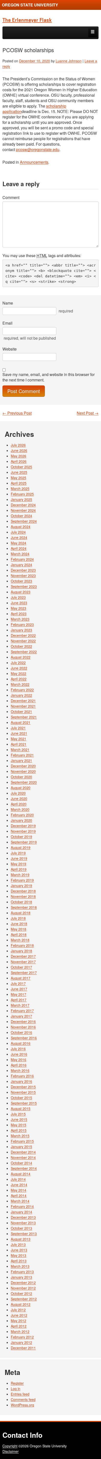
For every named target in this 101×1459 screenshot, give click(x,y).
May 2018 (18, 929)
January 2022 (21, 695)
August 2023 (20, 591)
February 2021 (22, 754)
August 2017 (20, 977)
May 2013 (18, 1255)
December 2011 (23, 1347)
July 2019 (18, 852)
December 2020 (23, 765)
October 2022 (21, 646)
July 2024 (18, 532)
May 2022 (18, 673)
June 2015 (19, 1119)
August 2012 (20, 1304)
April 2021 (18, 744)
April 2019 (18, 869)
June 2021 (19, 733)
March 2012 (20, 1331)
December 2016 (23, 1021)
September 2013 (24, 1233)
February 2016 (22, 1075)
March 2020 (20, 809)
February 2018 (22, 945)
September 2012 (24, 1298)
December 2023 (23, 570)
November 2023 (23, 575)
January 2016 (21, 1081)
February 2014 (22, 1206)
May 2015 (18, 1124)
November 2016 (23, 1026)
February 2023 (22, 624)
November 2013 (23, 1222)
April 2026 (18, 461)
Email (7, 323)
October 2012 (21, 1293)
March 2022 (20, 684)
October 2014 (21, 1162)
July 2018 (18, 918)
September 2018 (24, 907)
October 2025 (21, 466)
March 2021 (20, 749)
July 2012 (18, 1309)
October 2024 (21, 515)
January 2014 (21, 1211)
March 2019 (20, 874)
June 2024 (19, 537)
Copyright (9, 1445)
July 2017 (18, 983)
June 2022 (19, 667)
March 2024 (20, 553)
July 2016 (18, 1048)
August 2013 (20, 1239)
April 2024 (18, 548)
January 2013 (21, 1277)
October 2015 (21, 1097)
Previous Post (17, 413)
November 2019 (23, 831)
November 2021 (23, 706)
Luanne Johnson (69, 60)
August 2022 (20, 657)
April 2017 (18, 999)
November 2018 (23, 896)
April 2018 (18, 934)
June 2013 (19, 1249)
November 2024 (23, 510)
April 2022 (18, 678)
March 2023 (20, 619)
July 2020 (18, 793)
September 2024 (24, 521)
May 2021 (18, 738)
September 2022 (24, 651)
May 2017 (18, 994)
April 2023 (18, 613)
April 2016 (18, 1064)
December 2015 (23, 1086)
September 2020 (24, 782)
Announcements (34, 162)
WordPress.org (22, 1404)
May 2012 (18, 1320)
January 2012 (21, 1342)
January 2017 (21, 1016)
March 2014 (20, 1200)
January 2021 (21, 760)
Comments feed (23, 1399)
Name (7, 303)
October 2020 (21, 776)
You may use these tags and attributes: (41, 255)
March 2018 (20, 939)
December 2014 (23, 1152)
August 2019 (20, 847)
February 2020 (22, 814)
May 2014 (18, 1190)
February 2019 (22, 880)
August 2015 (20, 1108)
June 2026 (19, 450)
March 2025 (20, 488)
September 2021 (24, 716)
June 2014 (19, 1184)
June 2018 (19, 923)
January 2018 (21, 950)
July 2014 (18, 1179)
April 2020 (18, 803)
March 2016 (20, 1070)
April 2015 (18, 1130)
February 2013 (22, 1271)
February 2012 (22, 1336)
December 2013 (23, 1217)
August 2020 (20, 787)
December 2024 (23, 504)
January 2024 (21, 564)
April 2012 (18, 1326)
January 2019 (21, 885)
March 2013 (20, 1266)
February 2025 (22, 493)
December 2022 (23, 635)
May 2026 (18, 455)
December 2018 (23, 890)
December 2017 (23, 956)
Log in (15, 1388)
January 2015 (21, 1146)
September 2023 (24, 586)
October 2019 (21, 836)
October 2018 (21, 901)
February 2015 (22, 1141)
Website (9, 349)
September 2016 (24, 1037)
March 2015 (20, 1135)
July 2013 (18, 1244)
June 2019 (19, 858)
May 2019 (18, 863)
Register (17, 1383)
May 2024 (18, 542)
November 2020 (23, 771)
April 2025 (18, 483)
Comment (10, 197)
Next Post (88, 413)
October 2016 (21, 1032)
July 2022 (18, 662)
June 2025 (19, 472)
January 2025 (21, 499)
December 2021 (23, 700)
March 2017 (20, 1005)
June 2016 (19, 1054)
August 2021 (20, 722)
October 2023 (21, 580)
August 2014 (20, 1173)
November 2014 (23, 1157)
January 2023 (21, 629)
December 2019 (23, 825)
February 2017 (22, 1010)
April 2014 (18, 1195)
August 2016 (20, 1043)
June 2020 (19, 798)
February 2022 (22, 689)
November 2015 (23, 1092)
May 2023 (18, 608)
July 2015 (18, 1113)
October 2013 (21, 1228)
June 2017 (19, 988)
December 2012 (23, 1282)
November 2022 (23, 640)
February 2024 (22, 559)
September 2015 (24, 1103)
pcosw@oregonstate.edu (37, 149)
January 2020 (21, 820)
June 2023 (19, 602)
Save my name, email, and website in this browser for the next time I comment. (48, 377)
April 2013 (18, 1260)
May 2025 (18, 477)
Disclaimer (10, 1451)
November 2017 (23, 961)
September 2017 (24, 972)
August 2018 (20, 912)
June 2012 (19, 1315)
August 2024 (20, 526)
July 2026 (18, 444)
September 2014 (24, 1168)
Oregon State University (30, 5)
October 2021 (21, 711)
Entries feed (20, 1394)
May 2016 (18, 1059)
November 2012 (23, 1287)
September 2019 (24, 842)
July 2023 (18, 597)
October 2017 (21, 967)
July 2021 (18, 727)
